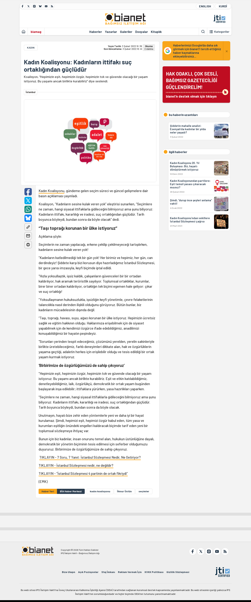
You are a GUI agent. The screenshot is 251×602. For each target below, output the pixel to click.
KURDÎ (223, 6)
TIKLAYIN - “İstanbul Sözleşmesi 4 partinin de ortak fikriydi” (83, 473)
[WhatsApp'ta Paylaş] (28, 209)
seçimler (144, 491)
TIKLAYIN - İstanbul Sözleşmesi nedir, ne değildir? (76, 465)
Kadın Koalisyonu (51, 191)
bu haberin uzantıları (183, 115)
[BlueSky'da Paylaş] (28, 218)
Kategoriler (221, 31)
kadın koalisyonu (100, 491)
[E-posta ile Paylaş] (28, 236)
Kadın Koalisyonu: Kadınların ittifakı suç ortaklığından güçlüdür (78, 65)
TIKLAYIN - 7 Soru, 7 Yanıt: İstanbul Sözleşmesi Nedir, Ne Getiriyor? (90, 457)
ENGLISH (205, 6)
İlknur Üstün (124, 491)
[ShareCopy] (28, 227)
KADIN (31, 47)
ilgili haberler (178, 152)
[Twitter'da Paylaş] (28, 200)
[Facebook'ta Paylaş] (28, 191)
